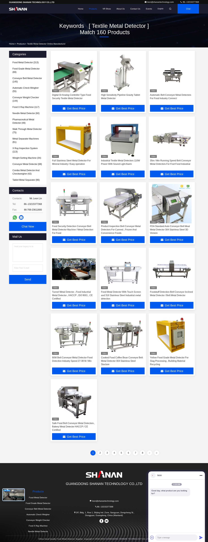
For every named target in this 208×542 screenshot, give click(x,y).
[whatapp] (15, 217)
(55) (25, 89)
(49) (23, 121)
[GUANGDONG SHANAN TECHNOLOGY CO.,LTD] (18, 8)
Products (93, 9)
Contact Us (135, 9)
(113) (25, 150)
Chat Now (28, 226)
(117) (25, 107)
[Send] (201, 537)
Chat (188, 9)
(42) (25, 172)
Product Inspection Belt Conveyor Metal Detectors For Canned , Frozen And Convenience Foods (121, 229)
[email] (21, 217)
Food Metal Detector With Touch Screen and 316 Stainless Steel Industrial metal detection (121, 295)
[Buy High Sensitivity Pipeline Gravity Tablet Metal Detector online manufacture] (123, 72)
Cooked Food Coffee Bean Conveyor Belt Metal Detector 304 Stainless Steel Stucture (122, 361)
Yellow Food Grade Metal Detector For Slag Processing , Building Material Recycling (169, 361)
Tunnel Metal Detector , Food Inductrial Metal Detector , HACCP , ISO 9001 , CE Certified (72, 295)
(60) (25, 113)
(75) (27, 131)
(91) (25, 140)
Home (80, 9)
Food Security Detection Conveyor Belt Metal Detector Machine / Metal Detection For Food (72, 229)
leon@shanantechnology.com (160, 2)
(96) (26, 180)
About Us (120, 9)
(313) (25, 62)
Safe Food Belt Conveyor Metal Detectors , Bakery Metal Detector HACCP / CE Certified (73, 426)
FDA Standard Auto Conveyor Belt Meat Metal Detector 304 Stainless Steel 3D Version (170, 229)
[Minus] (201, 475)
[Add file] (152, 537)
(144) (25, 99)
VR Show (107, 9)
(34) (26, 158)
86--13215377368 (190, 2)
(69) (26, 70)
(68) (27, 164)
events (149, 9)
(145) (27, 80)
